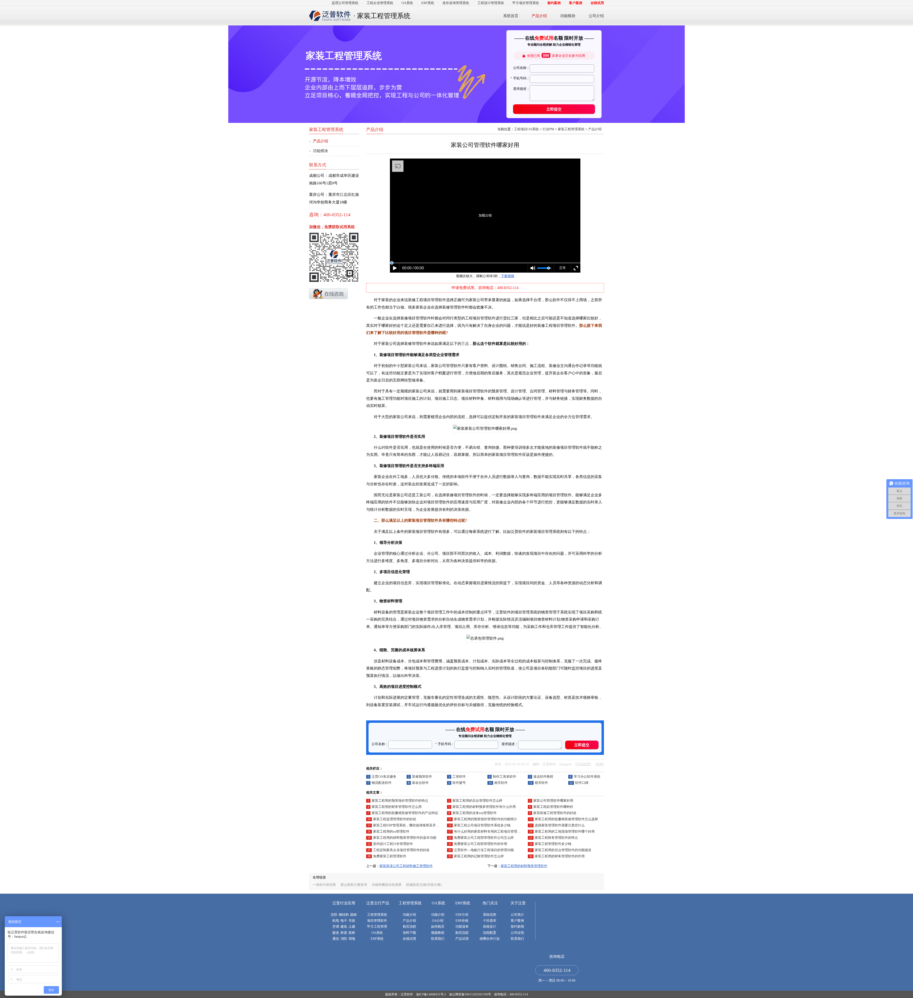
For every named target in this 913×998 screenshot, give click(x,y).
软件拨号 (459, 783)
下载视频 (507, 276)
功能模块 (567, 16)
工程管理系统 (377, 914)
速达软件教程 (543, 776)
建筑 (343, 926)
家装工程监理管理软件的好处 (394, 819)
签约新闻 (517, 926)
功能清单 (462, 926)
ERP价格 (462, 920)
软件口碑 (581, 783)
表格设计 (489, 926)
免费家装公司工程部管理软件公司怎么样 (484, 837)
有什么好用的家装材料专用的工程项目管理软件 (489, 831)
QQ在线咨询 (328, 294)
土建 (352, 926)
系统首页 (510, 16)
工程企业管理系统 (380, 3)
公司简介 (517, 914)
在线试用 (597, 3)
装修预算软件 (422, 776)
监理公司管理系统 (345, 3)
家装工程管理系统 (571, 129)
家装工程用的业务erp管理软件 (474, 813)
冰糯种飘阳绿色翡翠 (387, 885)
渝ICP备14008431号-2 (431, 994)
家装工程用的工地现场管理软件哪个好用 (565, 831)
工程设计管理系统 (490, 3)
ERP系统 (427, 3)
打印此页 (583, 764)
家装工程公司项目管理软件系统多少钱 (482, 825)
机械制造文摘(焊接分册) (424, 885)
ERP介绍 (462, 914)
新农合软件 (420, 783)
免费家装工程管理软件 (389, 856)
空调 (335, 926)
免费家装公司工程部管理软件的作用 (480, 844)
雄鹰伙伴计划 (490, 938)
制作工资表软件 (504, 776)
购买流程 (409, 926)
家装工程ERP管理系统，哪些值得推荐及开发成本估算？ (414, 825)
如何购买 (437, 926)
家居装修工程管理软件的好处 (555, 813)
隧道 (335, 933)
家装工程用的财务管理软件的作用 (560, 856)
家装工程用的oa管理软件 (391, 831)
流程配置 (489, 933)
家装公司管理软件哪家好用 (553, 800)
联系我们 (437, 938)
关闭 (599, 764)
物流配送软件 (382, 783)
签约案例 (554, 3)
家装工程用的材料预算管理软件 (524, 866)
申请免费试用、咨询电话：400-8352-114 (485, 288)
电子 (343, 920)
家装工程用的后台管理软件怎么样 (477, 800)
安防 (334, 914)
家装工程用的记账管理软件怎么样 (479, 856)
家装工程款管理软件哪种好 (553, 807)
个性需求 (489, 920)
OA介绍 (437, 920)
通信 (335, 938)
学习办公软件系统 (587, 776)
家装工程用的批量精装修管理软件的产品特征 (405, 813)
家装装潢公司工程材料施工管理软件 (406, 866)
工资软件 (459, 776)
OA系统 (407, 3)
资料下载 (409, 933)
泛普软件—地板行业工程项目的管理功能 (484, 850)
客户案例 (575, 3)
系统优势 (489, 914)
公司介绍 (596, 16)
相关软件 (501, 783)
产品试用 (462, 938)
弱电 (352, 938)
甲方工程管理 (377, 926)
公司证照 (517, 933)
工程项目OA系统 (526, 129)
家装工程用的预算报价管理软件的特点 (400, 800)
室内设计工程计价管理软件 (393, 844)
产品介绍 (539, 16)
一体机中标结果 (324, 885)
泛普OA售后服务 (384, 776)
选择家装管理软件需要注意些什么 (560, 825)
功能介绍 (409, 914)
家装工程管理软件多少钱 (553, 844)
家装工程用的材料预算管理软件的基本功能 (404, 837)
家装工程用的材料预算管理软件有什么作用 (484, 807)
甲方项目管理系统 (525, 3)
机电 (335, 920)
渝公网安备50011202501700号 (470, 994)
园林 (353, 914)
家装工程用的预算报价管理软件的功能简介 (485, 819)
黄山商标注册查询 (353, 885)
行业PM (548, 129)
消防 (343, 938)
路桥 (352, 933)
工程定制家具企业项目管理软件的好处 (401, 850)
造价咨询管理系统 (455, 3)
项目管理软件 (377, 920)
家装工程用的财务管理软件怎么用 (397, 807)
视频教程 (437, 933)
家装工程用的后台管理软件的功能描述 (563, 850)
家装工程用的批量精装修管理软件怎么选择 (566, 819)
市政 (352, 920)
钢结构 (344, 914)
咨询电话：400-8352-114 (511, 994)
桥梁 (343, 933)
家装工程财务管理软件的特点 (556, 837)
